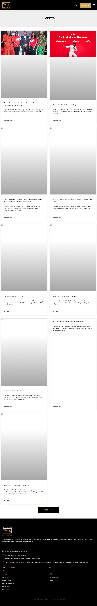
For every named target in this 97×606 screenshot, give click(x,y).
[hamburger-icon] (94, 5)
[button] (48, 510)
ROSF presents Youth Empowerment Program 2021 (68, 321)
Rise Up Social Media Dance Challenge (65, 105)
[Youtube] (4, 546)
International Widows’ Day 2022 (13, 296)
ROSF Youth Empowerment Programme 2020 (17, 485)
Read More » (8, 120)
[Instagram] (7, 546)
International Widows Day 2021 (13, 391)
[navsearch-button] (76, 5)
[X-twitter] (15, 546)
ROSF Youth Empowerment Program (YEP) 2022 (68, 296)
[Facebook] (11, 546)
